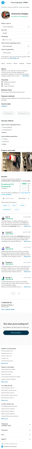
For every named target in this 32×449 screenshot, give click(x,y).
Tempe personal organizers (8, 408)
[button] (5, 15)
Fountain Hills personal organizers (9, 416)
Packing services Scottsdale (8, 379)
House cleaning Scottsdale (8, 369)
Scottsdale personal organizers (9, 406)
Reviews (22, 63)
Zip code (4, 30)
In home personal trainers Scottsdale (10, 376)
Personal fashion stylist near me (9, 395)
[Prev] (13, 293)
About (3, 63)
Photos (16, 63)
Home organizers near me (7, 387)
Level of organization (7, 49)
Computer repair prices (7, 360)
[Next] (19, 293)
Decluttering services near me (8, 390)
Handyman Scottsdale (7, 371)
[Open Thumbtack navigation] (4, 2)
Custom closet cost (6, 355)
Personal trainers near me (7, 392)
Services (9, 63)
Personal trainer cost (6, 353)
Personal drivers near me (7, 397)
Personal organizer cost (7, 350)
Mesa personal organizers (7, 411)
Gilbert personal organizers (8, 413)
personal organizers (13, 7)
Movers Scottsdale (6, 374)
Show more (4, 363)
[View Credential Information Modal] (11, 302)
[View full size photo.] (11, 161)
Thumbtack (4, 7)
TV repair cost (4, 358)
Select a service (6, 23)
